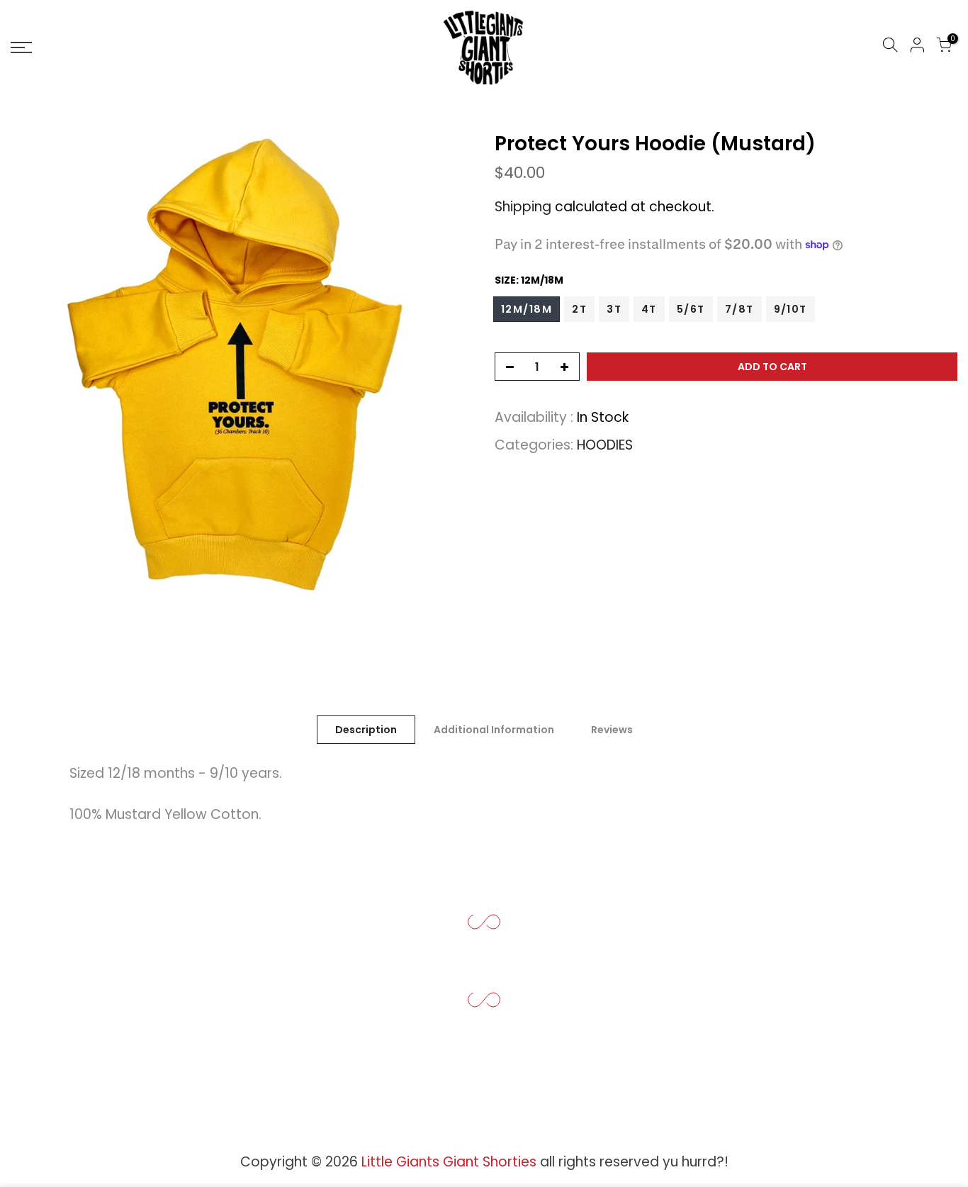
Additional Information (494, 730)
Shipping (523, 206)
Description (366, 730)
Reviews (612, 730)
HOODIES (605, 445)
